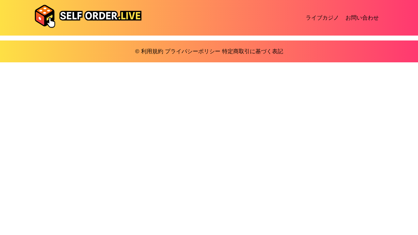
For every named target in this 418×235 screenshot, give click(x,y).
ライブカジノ (322, 18)
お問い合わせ (362, 18)
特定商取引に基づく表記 (252, 51)
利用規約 (152, 51)
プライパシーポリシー (192, 51)
